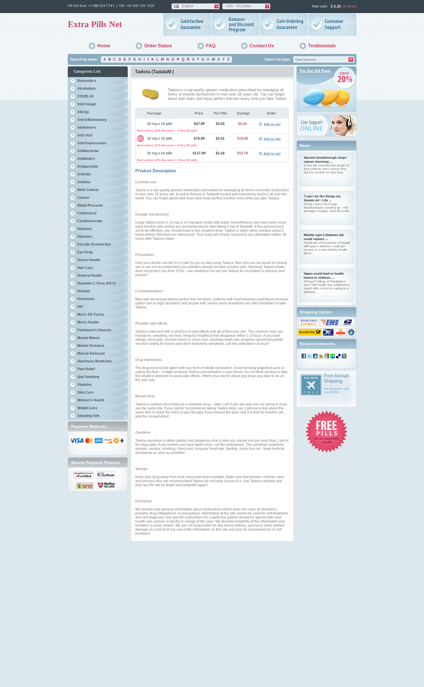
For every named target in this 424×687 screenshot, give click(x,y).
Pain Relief (86, 369)
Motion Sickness (90, 346)
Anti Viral (84, 135)
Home (103, 45)
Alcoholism (86, 89)
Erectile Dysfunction (94, 244)
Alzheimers (86, 128)
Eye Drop (85, 252)
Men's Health (88, 322)
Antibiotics (86, 159)
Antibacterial (87, 151)
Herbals (83, 291)
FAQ (210, 45)
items (351, 6)
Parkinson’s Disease (94, 330)
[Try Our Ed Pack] (327, 111)
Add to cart (272, 124)
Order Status (158, 45)
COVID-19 (85, 96)
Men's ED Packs (90, 314)
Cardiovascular (90, 221)
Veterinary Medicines (94, 361)
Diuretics (84, 237)
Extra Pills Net (95, 24)
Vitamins (84, 385)
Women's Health (90, 400)
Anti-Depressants (91, 143)
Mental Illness (88, 338)
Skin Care (85, 392)
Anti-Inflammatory (92, 120)
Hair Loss (85, 268)
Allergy (83, 112)
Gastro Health (88, 260)
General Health (89, 276)
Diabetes (84, 229)
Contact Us (261, 45)
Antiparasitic (87, 166)
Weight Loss (87, 408)
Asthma (83, 182)
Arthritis (84, 174)
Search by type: (277, 59)
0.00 (337, 6)
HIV (80, 307)
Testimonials (322, 45)
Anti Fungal (86, 104)
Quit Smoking (88, 377)
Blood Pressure (90, 205)
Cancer (83, 198)
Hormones (86, 299)
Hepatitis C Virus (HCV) (96, 283)
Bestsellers (86, 81)
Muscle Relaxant (91, 353)
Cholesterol (86, 213)
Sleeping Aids (88, 416)
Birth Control (87, 190)
